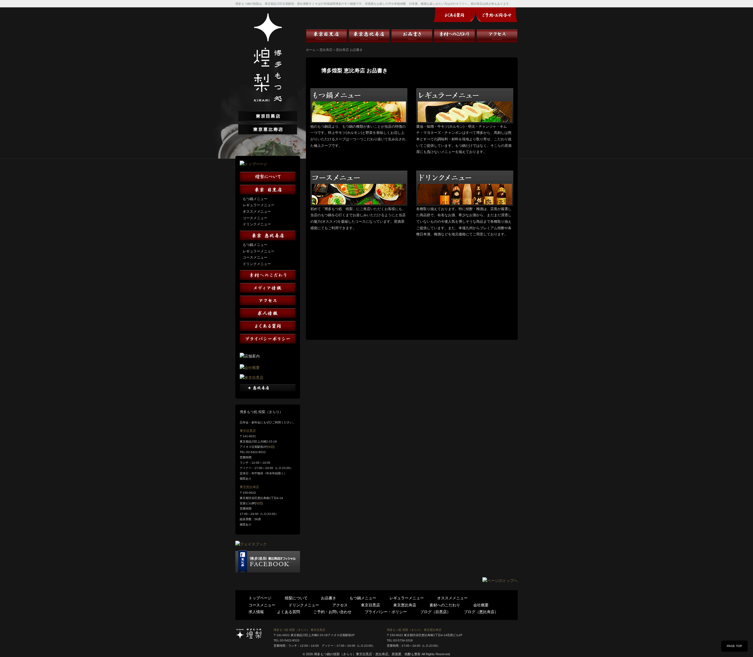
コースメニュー (255, 218)
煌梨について (296, 598)
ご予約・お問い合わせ (332, 612)
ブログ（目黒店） (435, 612)
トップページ (260, 598)
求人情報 (256, 612)
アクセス (497, 36)
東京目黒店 (248, 431)
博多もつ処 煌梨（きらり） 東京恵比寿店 (414, 629)
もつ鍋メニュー (255, 199)
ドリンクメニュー (257, 224)
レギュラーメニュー (258, 205)
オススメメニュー (257, 211)
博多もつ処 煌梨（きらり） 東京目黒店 (299, 629)
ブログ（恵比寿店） (481, 612)
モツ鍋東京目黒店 (326, 36)
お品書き (411, 36)
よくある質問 (288, 612)
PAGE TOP (734, 646)
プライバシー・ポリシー (386, 612)
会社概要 (481, 605)
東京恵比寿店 (249, 487)
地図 (271, 446)
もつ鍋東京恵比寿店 (369, 36)
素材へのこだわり (454, 36)
